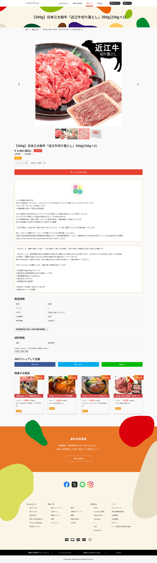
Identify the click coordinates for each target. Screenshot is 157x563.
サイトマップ (116, 508)
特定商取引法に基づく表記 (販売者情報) (30, 329)
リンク (114, 504)
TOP (26, 29)
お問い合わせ (98, 515)
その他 (73, 523)
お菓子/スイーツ (76, 511)
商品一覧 (89, 3)
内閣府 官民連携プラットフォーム (38, 552)
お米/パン (54, 511)
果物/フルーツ (55, 515)
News (96, 508)
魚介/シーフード (56, 508)
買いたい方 (33, 508)
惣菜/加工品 (75, 519)
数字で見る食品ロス (36, 519)
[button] (15, 84)
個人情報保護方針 (118, 511)
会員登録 (115, 519)
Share (36, 364)
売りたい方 (33, 511)
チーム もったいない (65, 552)
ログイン (115, 522)
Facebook (97, 519)
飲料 (72, 508)
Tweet (79, 364)
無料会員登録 (77, 3)
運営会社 (94, 504)
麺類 (72, 515)
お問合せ (100, 3)
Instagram (97, 530)
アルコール (54, 523)
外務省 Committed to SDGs (91, 552)
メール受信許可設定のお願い (121, 526)
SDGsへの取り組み (36, 523)
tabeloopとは (63, 3)
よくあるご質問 (99, 511)
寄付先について (35, 526)
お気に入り (20, 163)
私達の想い (33, 515)
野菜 (52, 519)
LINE (95, 526)
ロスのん (118, 552)
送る (123, 364)
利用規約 (115, 515)
